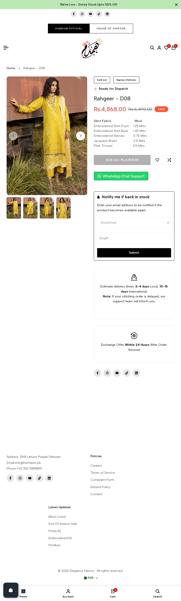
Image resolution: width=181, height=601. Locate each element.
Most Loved (57, 517)
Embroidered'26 (60, 538)
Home (11, 68)
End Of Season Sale (63, 524)
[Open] (10, 590)
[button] (157, 160)
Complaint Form (102, 480)
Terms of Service (102, 473)
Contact (96, 494)
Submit (134, 253)
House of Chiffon (111, 28)
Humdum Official (68, 28)
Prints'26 (55, 531)
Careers (96, 466)
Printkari (54, 545)
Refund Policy (100, 487)
